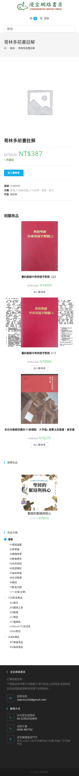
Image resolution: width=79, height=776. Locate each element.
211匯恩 (14, 617)
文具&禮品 (13, 636)
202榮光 (14, 602)
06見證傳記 (16, 568)
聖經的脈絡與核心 (39, 513)
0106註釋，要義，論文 (41, 190)
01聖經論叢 (22, 190)
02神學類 (14, 549)
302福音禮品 (16, 647)
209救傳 (14, 612)
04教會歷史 (16, 558)
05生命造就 (16, 563)
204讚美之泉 (16, 607)
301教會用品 (16, 642)
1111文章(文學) (18, 592)
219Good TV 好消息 (20, 626)
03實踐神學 (16, 554)
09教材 (13, 582)
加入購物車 (14, 172)
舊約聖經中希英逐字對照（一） (39, 353)
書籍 (12, 190)
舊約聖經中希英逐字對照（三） (39, 276)
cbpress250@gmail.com (31, 699)
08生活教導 (16, 577)
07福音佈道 (16, 573)
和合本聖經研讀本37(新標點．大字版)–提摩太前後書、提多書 (40, 429)
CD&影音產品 (15, 597)
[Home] (5, 48)
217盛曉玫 (15, 621)
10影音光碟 (16, 587)
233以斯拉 (15, 631)
